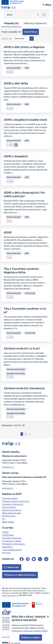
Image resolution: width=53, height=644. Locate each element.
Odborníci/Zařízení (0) (35, 23)
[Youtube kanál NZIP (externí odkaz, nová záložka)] (34, 559)
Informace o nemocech (12, 504)
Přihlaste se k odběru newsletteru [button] (20, 575)
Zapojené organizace (11, 538)
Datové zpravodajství (11, 510)
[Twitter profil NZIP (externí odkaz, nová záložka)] (40, 559)
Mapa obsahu (8, 522)
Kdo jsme (6, 553)
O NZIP (5, 532)
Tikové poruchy (30, 293)
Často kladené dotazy (12, 550)
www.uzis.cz (7, 488)
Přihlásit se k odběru (30, 637)
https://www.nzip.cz (10, 595)
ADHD (27, 68)
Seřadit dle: (6, 38)
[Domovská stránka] (12, 2)
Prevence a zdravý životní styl (15, 501)
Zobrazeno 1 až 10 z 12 (13, 425)
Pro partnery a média (11, 541)
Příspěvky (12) (11, 23)
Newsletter (7, 547)
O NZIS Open (8, 535)
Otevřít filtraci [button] (30, 32)
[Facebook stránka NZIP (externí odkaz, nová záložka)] (22, 559)
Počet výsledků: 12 (11, 32)
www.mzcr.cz (8, 467)
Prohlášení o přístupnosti (13, 544)
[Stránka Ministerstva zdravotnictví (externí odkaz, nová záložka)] (37, 605)
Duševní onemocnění (14, 68)
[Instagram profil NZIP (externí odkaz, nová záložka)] (28, 559)
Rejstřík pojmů (8, 516)
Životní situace (9, 507)
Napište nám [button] (13, 567)
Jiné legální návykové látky (16, 373)
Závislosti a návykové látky (16, 369)
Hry (3, 519)
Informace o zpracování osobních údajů (29, 631)
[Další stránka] (30, 434)
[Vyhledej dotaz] (44, 14)
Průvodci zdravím (10, 498)
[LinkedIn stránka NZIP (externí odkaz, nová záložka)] (46, 559)
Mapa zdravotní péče (11, 513)
